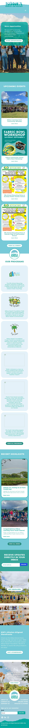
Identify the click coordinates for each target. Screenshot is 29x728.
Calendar (24, 699)
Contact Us (5, 701)
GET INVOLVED (14, 589)
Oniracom (5, 725)
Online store (23, 701)
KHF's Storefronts (14, 652)
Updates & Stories (21, 703)
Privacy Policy (4, 723)
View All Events (14, 245)
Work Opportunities (14, 40)
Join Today (14, 683)
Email (2, 710)
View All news (14, 544)
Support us (5, 703)
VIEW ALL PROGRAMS (14, 443)
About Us (4, 699)
